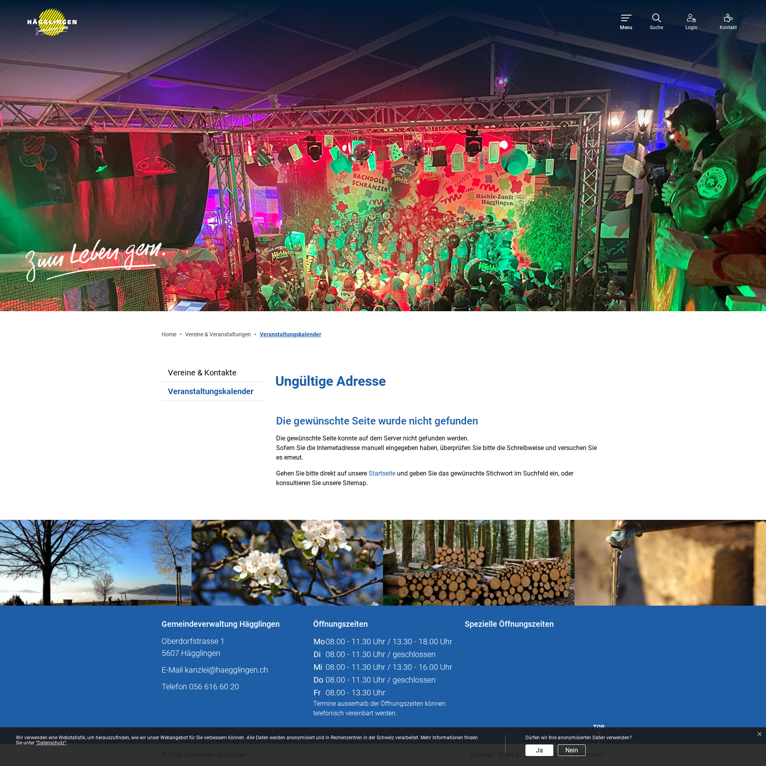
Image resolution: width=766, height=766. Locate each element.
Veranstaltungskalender (210, 394)
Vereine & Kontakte (202, 372)
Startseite (382, 473)
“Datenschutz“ (51, 743)
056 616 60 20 (214, 686)
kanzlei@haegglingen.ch (226, 670)
